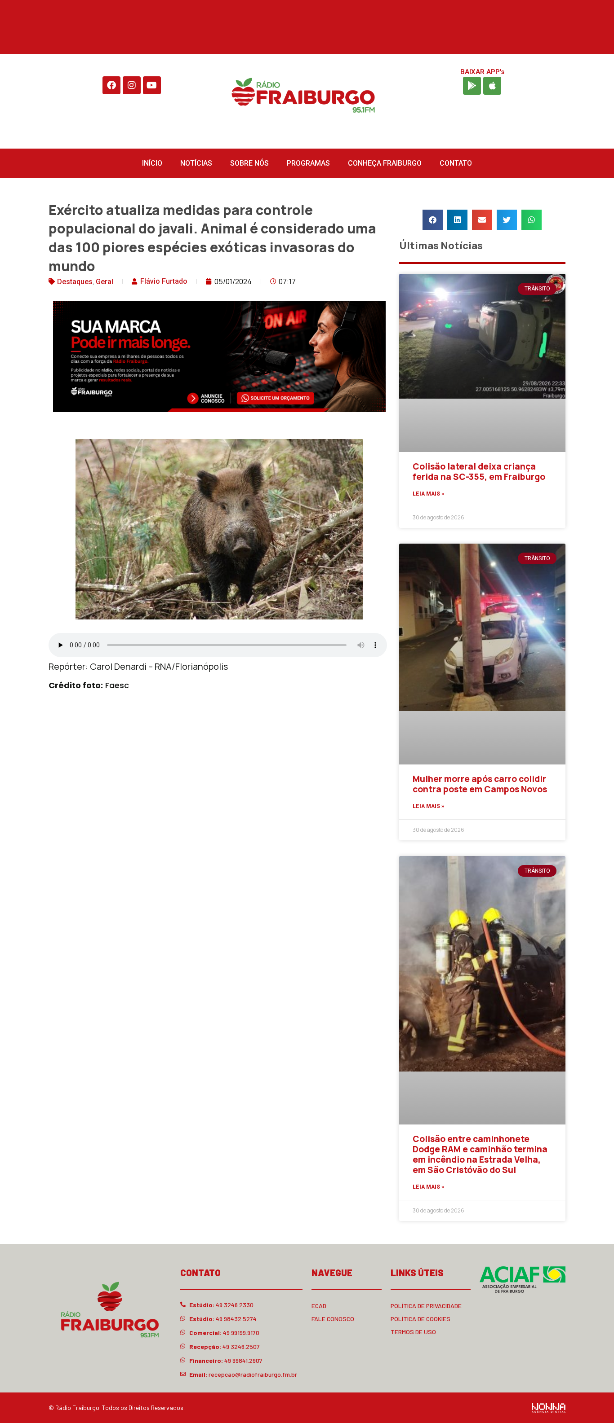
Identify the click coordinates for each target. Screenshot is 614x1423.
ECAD (318, 1305)
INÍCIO (152, 163)
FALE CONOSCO (332, 1318)
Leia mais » (428, 494)
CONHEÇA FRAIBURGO (385, 163)
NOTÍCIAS (196, 163)
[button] (433, 220)
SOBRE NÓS (249, 163)
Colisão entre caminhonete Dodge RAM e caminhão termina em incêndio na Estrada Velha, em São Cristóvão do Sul (480, 1154)
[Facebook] (111, 85)
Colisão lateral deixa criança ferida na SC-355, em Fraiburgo (479, 472)
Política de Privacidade (426, 1305)
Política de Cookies (420, 1318)
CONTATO (456, 163)
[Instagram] (132, 85)
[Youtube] (152, 85)
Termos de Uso (413, 1331)
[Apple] (492, 86)
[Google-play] (472, 86)
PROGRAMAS (308, 163)
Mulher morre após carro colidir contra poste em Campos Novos (480, 784)
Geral (104, 281)
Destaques (75, 281)
